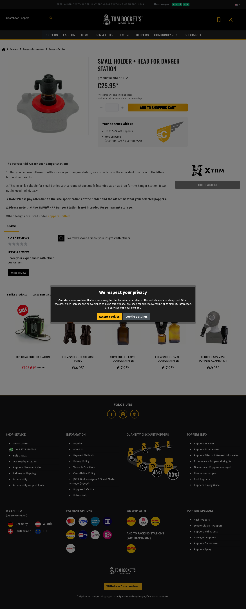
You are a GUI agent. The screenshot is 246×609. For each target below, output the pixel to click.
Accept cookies (109, 316)
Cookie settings (137, 316)
